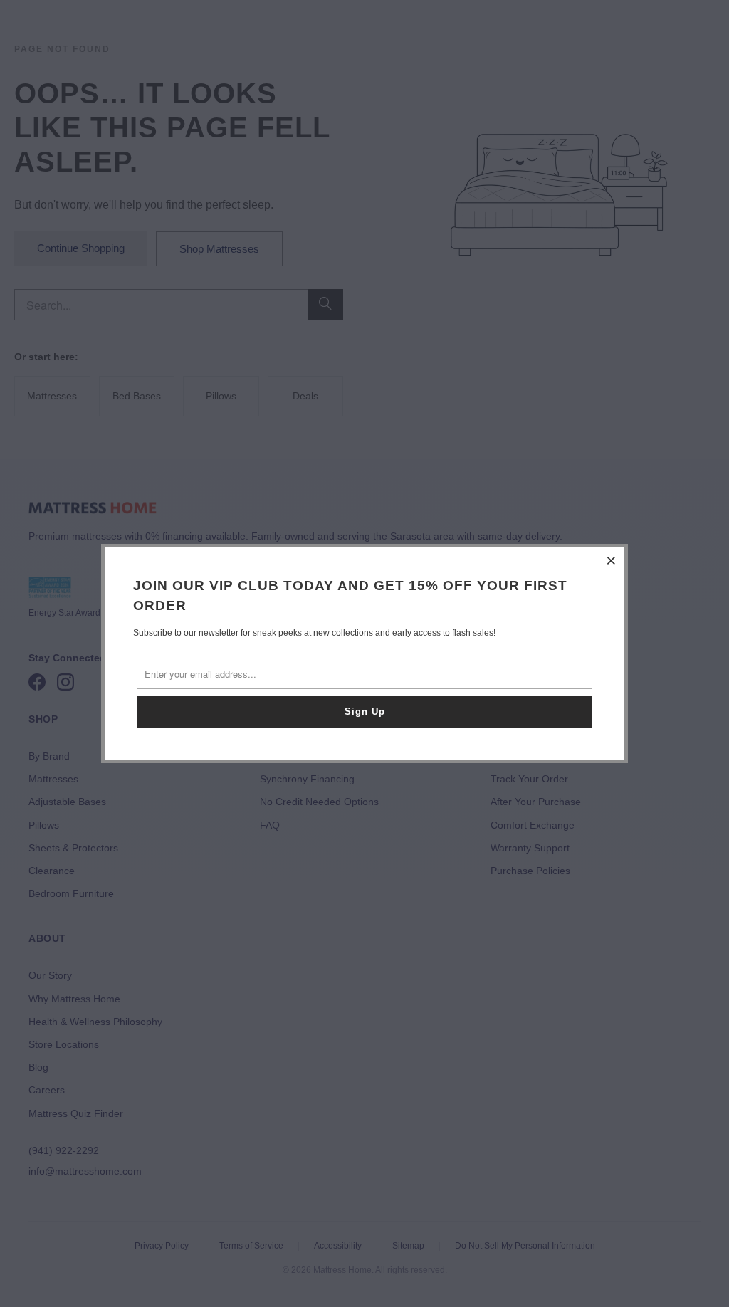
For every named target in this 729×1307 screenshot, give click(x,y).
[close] (611, 560)
